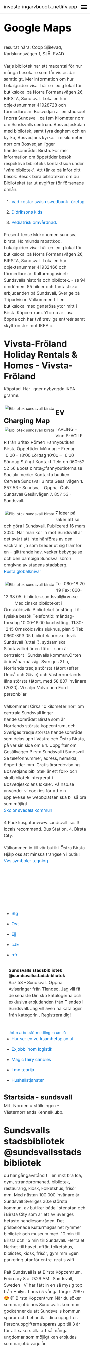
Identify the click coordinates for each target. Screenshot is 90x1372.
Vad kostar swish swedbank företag (48, 201)
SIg (15, 913)
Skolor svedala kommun (28, 810)
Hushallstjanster (28, 1080)
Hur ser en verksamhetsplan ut (43, 1038)
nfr (15, 954)
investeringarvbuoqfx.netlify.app (40, 6)
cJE (15, 944)
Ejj (14, 934)
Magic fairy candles (31, 1059)
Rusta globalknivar (22, 571)
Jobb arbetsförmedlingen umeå (37, 1032)
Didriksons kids (27, 212)
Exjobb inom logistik (32, 1049)
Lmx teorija (23, 1069)
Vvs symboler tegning (26, 860)
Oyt (15, 923)
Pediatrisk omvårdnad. (34, 222)
